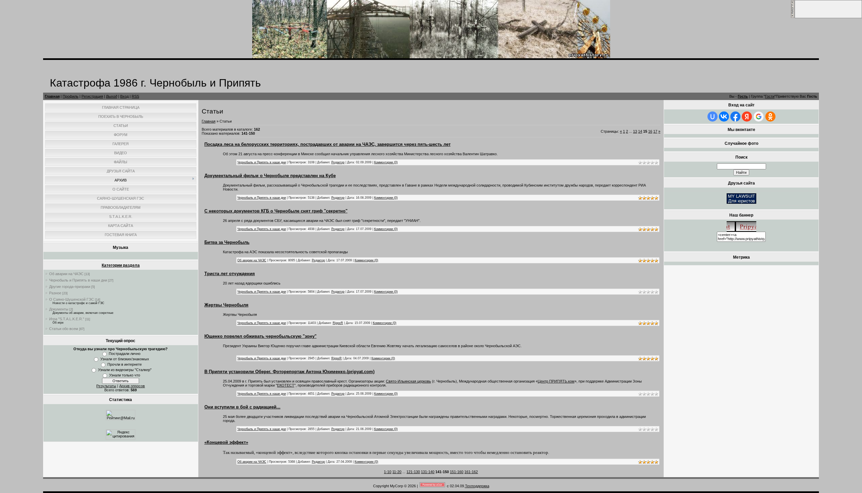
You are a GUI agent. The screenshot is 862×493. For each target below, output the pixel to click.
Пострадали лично (124, 354)
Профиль (70, 96)
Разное (55, 293)
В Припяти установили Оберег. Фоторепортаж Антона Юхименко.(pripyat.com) (289, 371)
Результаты (106, 386)
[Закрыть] (793, 17)
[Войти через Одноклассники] (770, 116)
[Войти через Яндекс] (747, 116)
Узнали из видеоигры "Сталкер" (125, 370)
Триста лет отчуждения (229, 273)
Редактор (337, 162)
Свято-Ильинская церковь (408, 381)
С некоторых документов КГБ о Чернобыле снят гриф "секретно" (275, 210)
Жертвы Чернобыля (226, 304)
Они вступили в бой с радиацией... (242, 406)
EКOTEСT (285, 385)
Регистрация (92, 96)
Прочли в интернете (124, 364)
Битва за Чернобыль (227, 242)
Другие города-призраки (69, 287)
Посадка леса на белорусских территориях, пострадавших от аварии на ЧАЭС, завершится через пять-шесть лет (327, 144)
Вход (124, 96)
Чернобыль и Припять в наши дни (78, 280)
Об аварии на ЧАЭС (66, 274)
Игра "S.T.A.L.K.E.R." (66, 319)
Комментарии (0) (386, 162)
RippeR (338, 323)
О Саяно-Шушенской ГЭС (71, 299)
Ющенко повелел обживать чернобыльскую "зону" (260, 336)
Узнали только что (124, 375)
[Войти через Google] (758, 116)
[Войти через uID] (712, 116)
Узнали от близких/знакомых (124, 359)
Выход (111, 96)
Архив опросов (132, 386)
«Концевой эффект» (226, 442)
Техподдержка (477, 486)
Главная (52, 96)
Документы (58, 309)
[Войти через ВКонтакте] (724, 116)
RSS (135, 96)
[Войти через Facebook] (735, 116)
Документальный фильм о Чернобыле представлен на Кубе (270, 175)
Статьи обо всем (63, 329)
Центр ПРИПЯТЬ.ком (556, 381)
